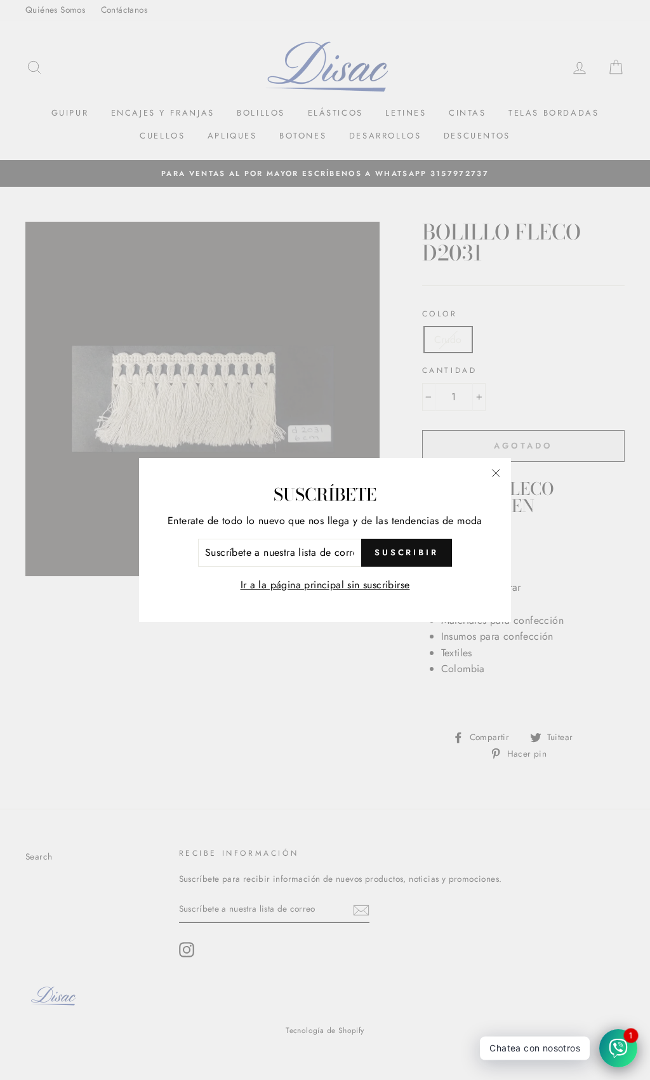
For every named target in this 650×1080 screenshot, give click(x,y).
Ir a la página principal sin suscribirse (325, 584)
